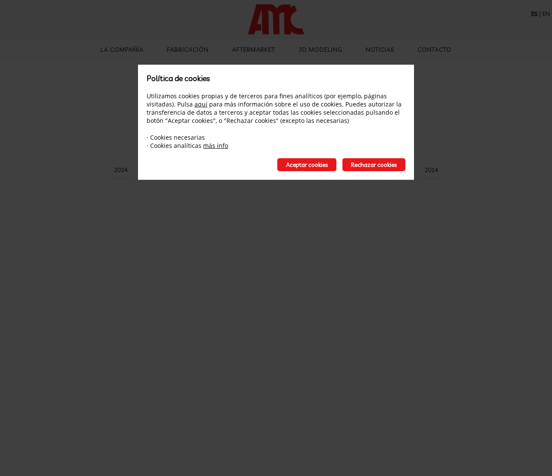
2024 (121, 170)
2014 (431, 170)
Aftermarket (253, 49)
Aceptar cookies (307, 165)
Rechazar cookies (374, 165)
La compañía (122, 49)
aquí (200, 104)
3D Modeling (320, 49)
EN (546, 14)
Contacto (434, 49)
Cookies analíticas (175, 145)
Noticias (380, 49)
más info (215, 145)
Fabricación (188, 49)
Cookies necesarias (177, 137)
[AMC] (276, 20)
